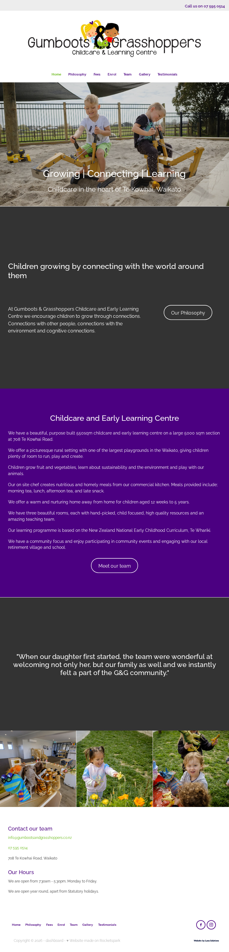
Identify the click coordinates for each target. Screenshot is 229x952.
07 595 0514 (18, 847)
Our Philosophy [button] (188, 312)
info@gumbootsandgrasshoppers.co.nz (40, 837)
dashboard (54, 940)
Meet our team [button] (114, 565)
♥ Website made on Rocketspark (93, 940)
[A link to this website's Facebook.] (200, 924)
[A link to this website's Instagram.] (211, 924)
